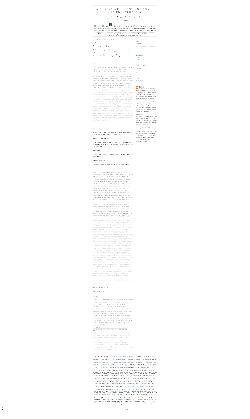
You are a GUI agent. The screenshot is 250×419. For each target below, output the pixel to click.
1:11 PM (107, 66)
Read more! (96, 63)
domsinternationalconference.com (107, 394)
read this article (130, 389)
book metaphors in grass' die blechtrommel (130, 384)
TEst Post (138, 68)
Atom (140, 116)
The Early (112, 359)
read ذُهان (126, 370)
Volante (138, 43)
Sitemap (127, 408)
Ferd (137, 41)
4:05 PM (109, 299)
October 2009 (139, 81)
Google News (139, 55)
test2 (137, 70)
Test (137, 72)
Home (127, 409)
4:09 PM (109, 172)
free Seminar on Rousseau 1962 (119, 372)
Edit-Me (138, 57)
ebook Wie (144, 383)
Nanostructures (119, 356)
